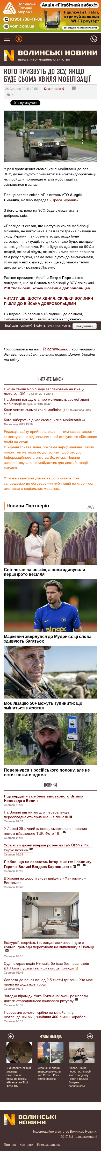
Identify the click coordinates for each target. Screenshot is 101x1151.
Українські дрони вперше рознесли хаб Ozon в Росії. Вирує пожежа (48, 847)
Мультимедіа (50, 1036)
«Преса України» (63, 199)
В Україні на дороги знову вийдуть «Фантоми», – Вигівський (45, 880)
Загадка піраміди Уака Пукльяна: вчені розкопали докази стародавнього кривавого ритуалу (46, 998)
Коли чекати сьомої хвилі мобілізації (34, 409)
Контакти (26, 1144)
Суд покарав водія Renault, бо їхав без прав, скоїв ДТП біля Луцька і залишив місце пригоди (46, 965)
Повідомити (84, 326)
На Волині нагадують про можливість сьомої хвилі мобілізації (46, 401)
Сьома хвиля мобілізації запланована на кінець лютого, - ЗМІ (44, 391)
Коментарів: (54, 88)
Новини (50, 785)
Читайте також (50, 379)
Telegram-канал (55, 348)
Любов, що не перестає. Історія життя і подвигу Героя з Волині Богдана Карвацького (80, 1077)
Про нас (10, 1144)
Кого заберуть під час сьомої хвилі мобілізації (42, 419)
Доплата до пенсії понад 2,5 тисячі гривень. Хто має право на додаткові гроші (48, 982)
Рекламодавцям (48, 1144)
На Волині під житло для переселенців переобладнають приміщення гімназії (36, 814)
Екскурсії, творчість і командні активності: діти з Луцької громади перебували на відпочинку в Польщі (49, 944)
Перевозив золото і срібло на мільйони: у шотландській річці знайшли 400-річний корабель (45, 1014)
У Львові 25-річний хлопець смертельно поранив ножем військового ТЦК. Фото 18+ (45, 831)
